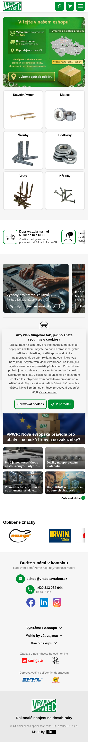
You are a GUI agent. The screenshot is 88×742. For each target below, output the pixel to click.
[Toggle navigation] (59, 6)
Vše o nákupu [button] (41, 643)
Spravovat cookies (30, 404)
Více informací (48, 391)
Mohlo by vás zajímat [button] (42, 635)
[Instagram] (57, 602)
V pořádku (63, 404)
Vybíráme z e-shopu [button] (41, 628)
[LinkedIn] (44, 602)
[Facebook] (31, 602)
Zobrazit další (71, 498)
